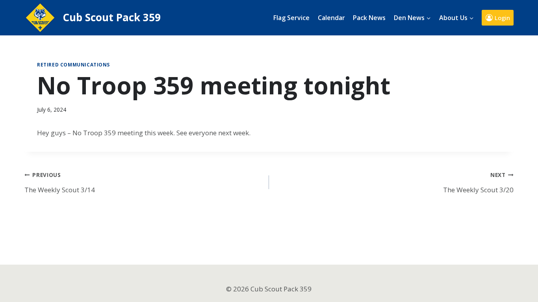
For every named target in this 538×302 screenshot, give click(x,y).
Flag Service (291, 17)
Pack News (369, 17)
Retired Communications (73, 64)
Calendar (331, 17)
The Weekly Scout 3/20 (478, 182)
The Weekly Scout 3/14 (59, 182)
